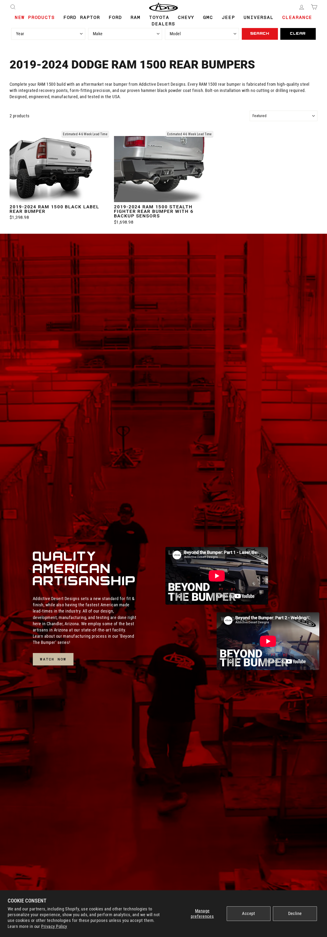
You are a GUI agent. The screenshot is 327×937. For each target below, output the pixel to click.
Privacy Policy (54, 926)
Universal (259, 17)
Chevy (186, 17)
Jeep (228, 17)
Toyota (159, 17)
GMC (208, 17)
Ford (115, 17)
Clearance (297, 17)
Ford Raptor (81, 17)
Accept (248, 913)
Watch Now (53, 659)
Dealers (163, 24)
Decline (295, 913)
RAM (135, 17)
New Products (35, 17)
